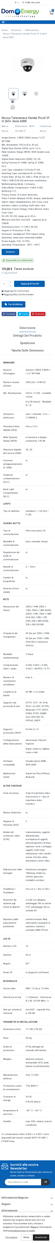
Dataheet (10, 252)
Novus (5, 131)
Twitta (25, 314)
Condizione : (46, 126)
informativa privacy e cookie (21, 1230)
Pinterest (39, 314)
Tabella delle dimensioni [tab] (27, 350)
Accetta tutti (41, 1237)
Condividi (10, 314)
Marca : (5, 126)
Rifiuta (26, 1237)
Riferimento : (21, 126)
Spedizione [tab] (27, 343)
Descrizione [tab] (27, 328)
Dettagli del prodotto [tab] (27, 335)
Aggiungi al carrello (30, 283)
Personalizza (11, 1237)
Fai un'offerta (13, 304)
